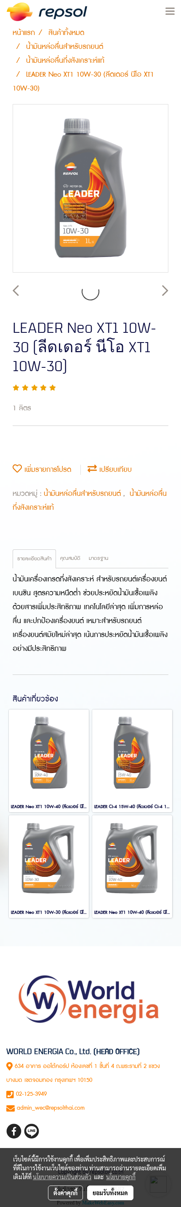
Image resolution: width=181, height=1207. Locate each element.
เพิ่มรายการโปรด (46, 470)
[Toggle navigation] (170, 12)
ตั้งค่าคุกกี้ (65, 1192)
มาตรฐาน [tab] (98, 558)
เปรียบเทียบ (114, 470)
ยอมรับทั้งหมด (110, 1192)
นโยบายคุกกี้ (121, 1176)
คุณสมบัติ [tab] (70, 558)
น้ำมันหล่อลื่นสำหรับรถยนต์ (83, 494)
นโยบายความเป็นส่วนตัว (62, 1176)
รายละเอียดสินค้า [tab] (34, 558)
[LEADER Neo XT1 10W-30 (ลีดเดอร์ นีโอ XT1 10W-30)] (90, 188)
